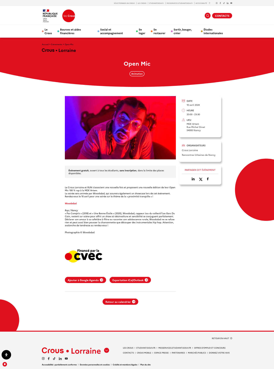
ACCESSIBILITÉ (201, 3)
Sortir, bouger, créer (183, 31)
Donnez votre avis (219, 352)
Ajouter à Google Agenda (83, 280)
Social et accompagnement (111, 31)
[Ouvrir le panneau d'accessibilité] (6, 355)
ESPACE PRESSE (161, 352)
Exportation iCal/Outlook (128, 280)
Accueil (45, 44)
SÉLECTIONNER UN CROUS (124, 3)
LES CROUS (142, 3)
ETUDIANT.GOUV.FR (145, 347)
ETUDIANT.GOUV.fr (156, 3)
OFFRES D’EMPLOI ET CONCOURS (209, 347)
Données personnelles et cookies (95, 364)
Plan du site (145, 364)
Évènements (56, 44)
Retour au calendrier (118, 301)
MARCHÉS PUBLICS (197, 352)
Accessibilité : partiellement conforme (59, 364)
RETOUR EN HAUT (220, 338)
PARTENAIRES (178, 352)
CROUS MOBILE (144, 352)
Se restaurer (159, 31)
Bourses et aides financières (70, 31)
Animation (137, 73)
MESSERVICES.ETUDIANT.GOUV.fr (180, 3)
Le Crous (48, 31)
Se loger (142, 31)
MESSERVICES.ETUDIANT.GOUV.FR (174, 347)
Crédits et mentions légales (125, 364)
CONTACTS (222, 15)
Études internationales (213, 31)
